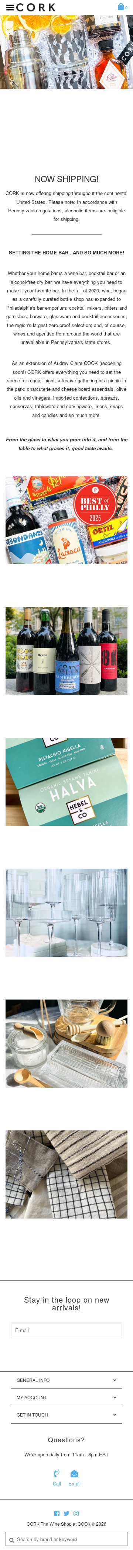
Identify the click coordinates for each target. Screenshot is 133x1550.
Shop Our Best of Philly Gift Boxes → (66, 122)
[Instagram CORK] (76, 1513)
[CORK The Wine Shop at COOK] (35, 6)
